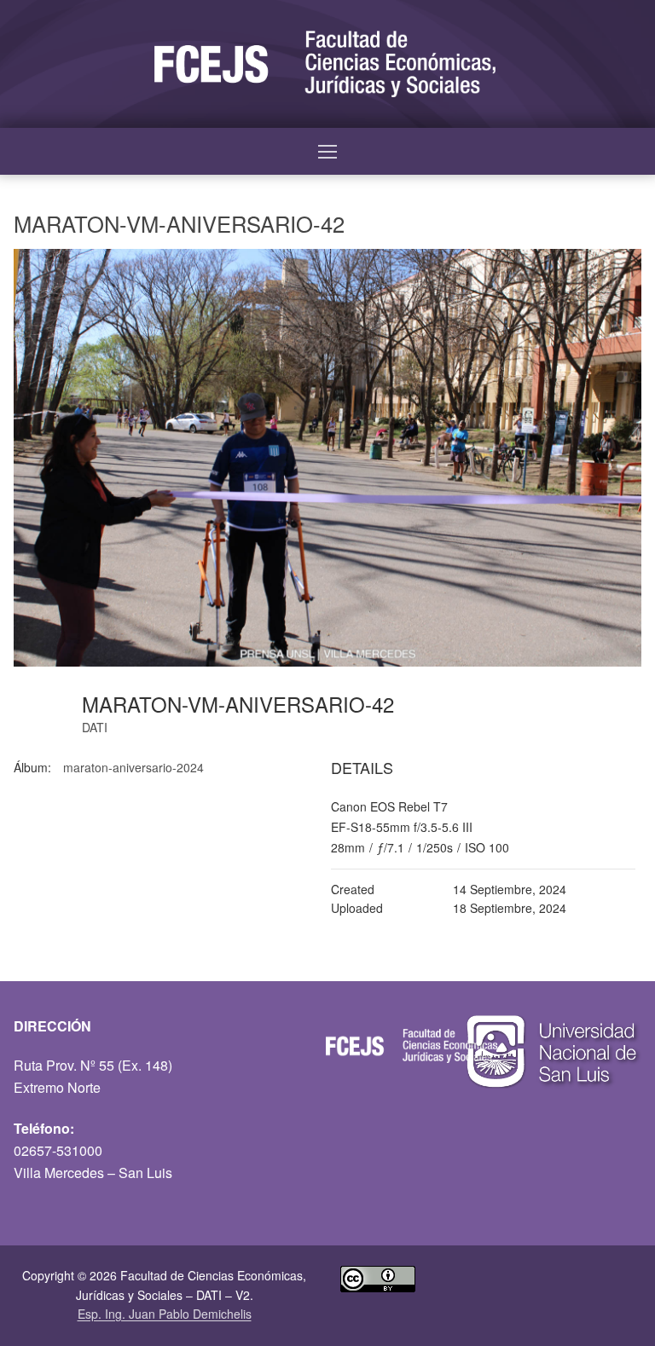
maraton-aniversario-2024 (133, 767)
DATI (94, 727)
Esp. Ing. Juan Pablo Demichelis (165, 1313)
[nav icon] (327, 152)
